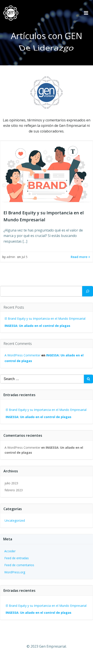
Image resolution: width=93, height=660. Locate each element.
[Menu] (86, 13)
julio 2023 (11, 483)
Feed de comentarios (19, 565)
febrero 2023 (14, 490)
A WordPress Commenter (22, 355)
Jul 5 (24, 257)
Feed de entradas (16, 558)
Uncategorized (15, 520)
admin (10, 257)
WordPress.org (14, 572)
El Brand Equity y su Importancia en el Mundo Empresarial (45, 318)
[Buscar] (87, 291)
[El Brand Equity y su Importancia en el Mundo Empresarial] (46, 173)
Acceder (10, 551)
